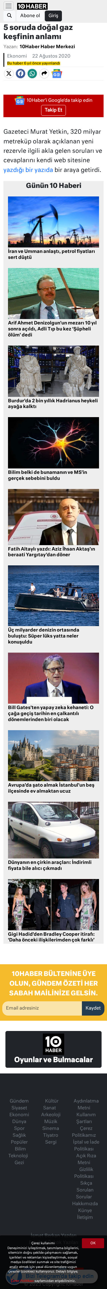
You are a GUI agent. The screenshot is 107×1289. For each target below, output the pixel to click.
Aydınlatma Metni (86, 1105)
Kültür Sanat (50, 1105)
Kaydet (93, 1008)
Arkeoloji (50, 1115)
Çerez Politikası (23, 1280)
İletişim (85, 1217)
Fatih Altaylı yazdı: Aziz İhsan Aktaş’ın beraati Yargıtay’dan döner (51, 552)
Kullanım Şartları (86, 1118)
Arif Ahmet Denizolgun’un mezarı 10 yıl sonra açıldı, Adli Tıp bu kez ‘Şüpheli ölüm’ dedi (52, 329)
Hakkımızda (85, 1204)
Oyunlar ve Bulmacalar (53, 1060)
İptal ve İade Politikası (86, 1146)
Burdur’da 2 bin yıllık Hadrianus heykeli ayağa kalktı (53, 404)
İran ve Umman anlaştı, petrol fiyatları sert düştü (51, 254)
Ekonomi (17, 56)
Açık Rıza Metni (86, 1159)
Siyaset (19, 1108)
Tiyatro (50, 1135)
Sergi (50, 1142)
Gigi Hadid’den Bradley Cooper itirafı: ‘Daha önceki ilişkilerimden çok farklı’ (51, 937)
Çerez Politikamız (84, 1132)
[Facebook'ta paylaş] (20, 74)
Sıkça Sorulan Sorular (85, 1190)
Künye (85, 1211)
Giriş (53, 16)
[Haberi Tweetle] (9, 74)
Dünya (19, 1122)
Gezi (19, 1163)
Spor (19, 1128)
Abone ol (30, 16)
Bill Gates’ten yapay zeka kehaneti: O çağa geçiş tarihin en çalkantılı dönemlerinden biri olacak (51, 714)
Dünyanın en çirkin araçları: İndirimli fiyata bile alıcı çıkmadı (50, 865)
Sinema (50, 1128)
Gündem (19, 1101)
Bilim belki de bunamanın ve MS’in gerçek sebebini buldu (47, 475)
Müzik (50, 1122)
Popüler (19, 1142)
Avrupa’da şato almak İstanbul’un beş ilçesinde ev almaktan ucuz (51, 788)
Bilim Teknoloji (18, 1152)
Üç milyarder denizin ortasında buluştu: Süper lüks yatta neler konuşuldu (43, 636)
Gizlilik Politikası (84, 1173)
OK (93, 1243)
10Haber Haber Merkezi (47, 47)
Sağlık (19, 1135)
